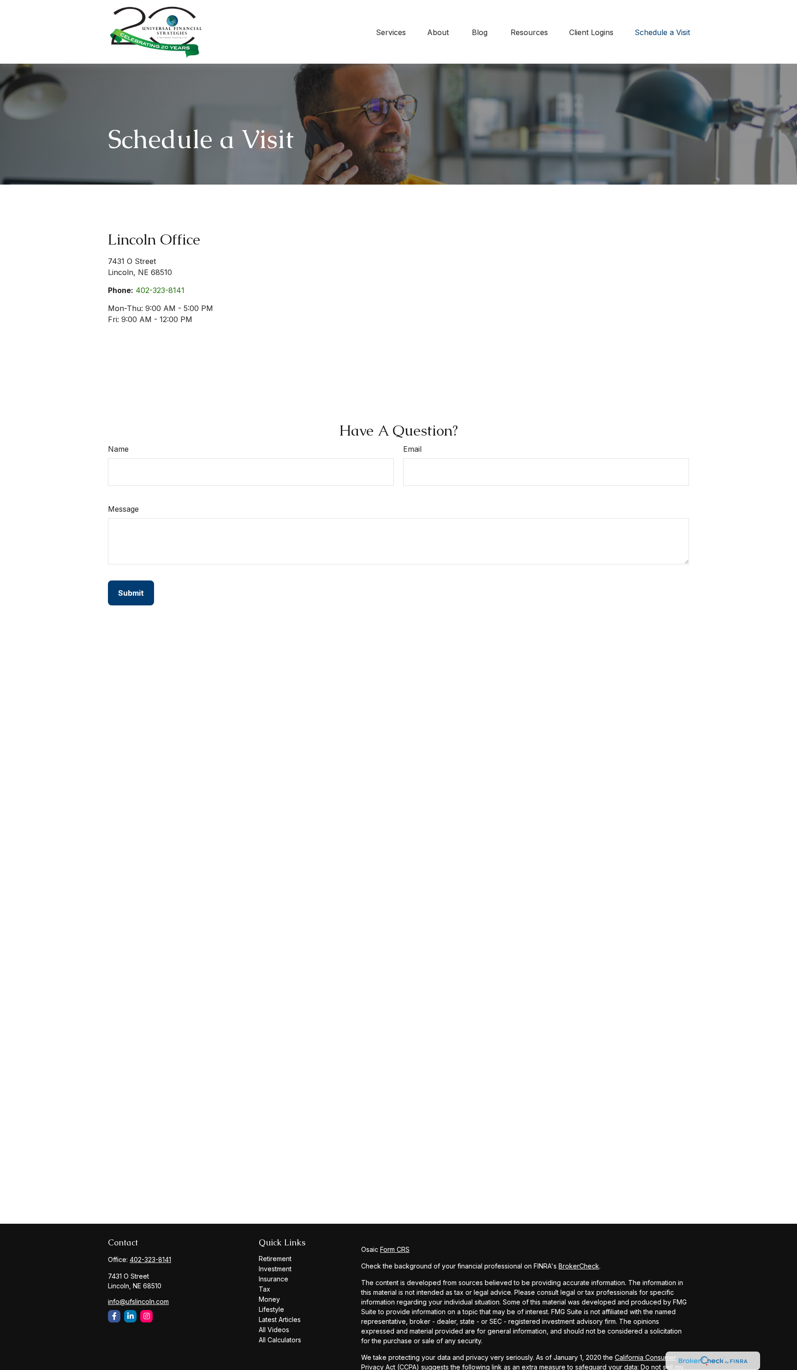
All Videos (274, 1330)
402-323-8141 (160, 290)
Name (118, 449)
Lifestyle (271, 1309)
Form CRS (395, 1249)
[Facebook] (114, 1316)
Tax (264, 1289)
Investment (275, 1269)
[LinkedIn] (130, 1316)
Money (269, 1299)
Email (412, 449)
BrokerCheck (579, 1266)
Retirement (275, 1258)
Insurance (273, 1279)
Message (123, 509)
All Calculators (280, 1340)
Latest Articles (280, 1319)
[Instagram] (146, 1316)
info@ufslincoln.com (138, 1301)
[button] (391, 32)
